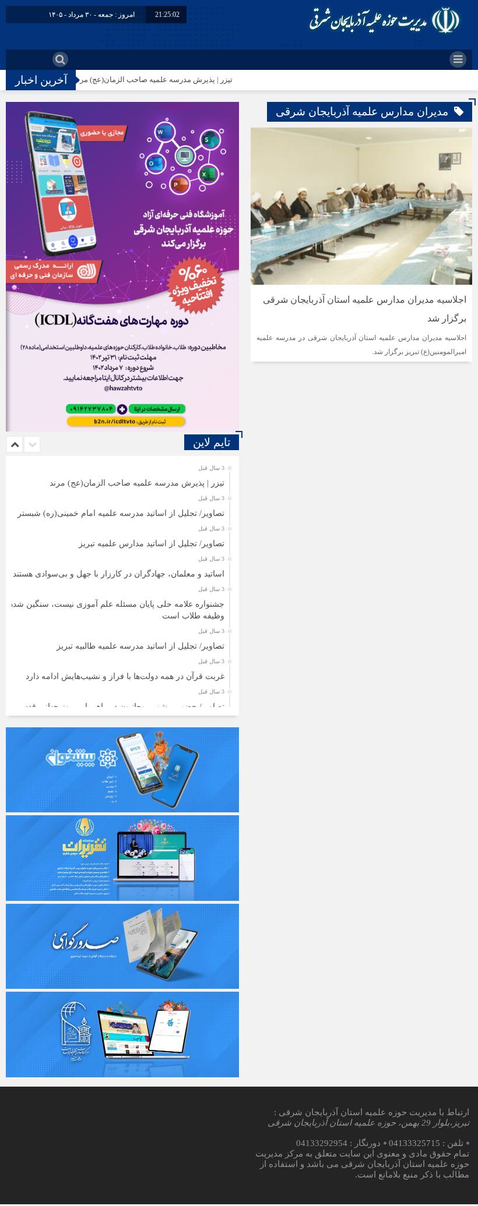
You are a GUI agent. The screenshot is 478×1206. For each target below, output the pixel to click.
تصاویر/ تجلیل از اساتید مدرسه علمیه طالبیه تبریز (140, 646)
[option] (121, 480)
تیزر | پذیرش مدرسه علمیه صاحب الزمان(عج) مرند (182, 79)
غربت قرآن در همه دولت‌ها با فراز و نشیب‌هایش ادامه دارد (125, 676)
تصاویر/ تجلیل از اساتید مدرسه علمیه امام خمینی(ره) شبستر (120, 513)
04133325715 (414, 1143)
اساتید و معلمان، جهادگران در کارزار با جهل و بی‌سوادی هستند (118, 574)
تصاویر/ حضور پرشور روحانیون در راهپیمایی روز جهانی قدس (121, 706)
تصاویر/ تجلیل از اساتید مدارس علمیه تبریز (151, 543)
